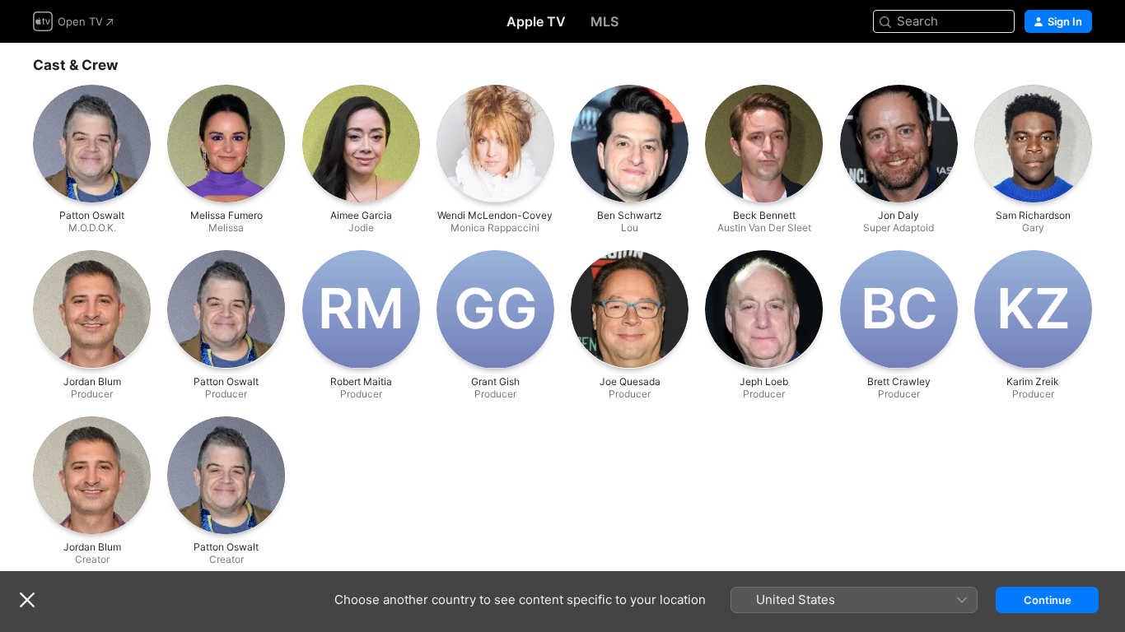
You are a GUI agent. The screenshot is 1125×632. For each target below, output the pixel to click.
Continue (1047, 599)
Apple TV (536, 21)
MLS (605, 21)
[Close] (27, 599)
